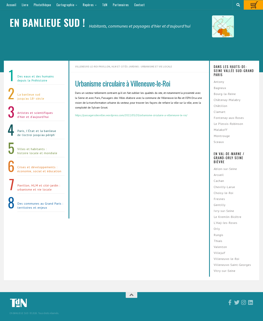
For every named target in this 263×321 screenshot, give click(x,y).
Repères (88, 5)
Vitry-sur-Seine (224, 271)
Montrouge (222, 136)
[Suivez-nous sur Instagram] (243, 302)
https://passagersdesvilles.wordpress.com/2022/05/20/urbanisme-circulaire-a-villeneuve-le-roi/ (131, 115)
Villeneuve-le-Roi (226, 259)
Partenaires (121, 5)
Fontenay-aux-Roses (229, 118)
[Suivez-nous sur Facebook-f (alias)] (230, 302)
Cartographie (65, 5)
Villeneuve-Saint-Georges (232, 265)
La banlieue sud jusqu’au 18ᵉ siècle (30, 96)
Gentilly (219, 205)
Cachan (219, 181)
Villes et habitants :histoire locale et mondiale (37, 151)
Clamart (220, 112)
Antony (219, 82)
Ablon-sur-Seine (225, 169)
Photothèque (42, 5)
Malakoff (221, 130)
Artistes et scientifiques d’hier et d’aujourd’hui (35, 115)
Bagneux (220, 88)
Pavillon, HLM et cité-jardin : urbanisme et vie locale (38, 187)
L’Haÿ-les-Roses (225, 223)
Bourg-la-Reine (225, 94)
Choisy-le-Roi (223, 193)
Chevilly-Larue (224, 187)
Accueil (11, 5)
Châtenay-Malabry (227, 100)
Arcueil (219, 175)
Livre (25, 5)
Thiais (218, 241)
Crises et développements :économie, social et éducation (39, 169)
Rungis (218, 235)
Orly (217, 229)
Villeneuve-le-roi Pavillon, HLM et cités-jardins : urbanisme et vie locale (123, 66)
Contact (139, 5)
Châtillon (220, 106)
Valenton (220, 247)
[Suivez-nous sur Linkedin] (250, 302)
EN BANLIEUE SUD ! (47, 22)
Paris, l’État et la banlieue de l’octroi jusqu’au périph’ (36, 133)
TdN (104, 5)
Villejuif (219, 253)
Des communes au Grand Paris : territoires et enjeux (40, 205)
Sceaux (219, 142)
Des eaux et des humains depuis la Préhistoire (35, 78)
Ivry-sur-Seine (224, 211)
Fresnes (219, 199)
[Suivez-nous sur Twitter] (237, 302)
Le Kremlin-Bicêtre (227, 217)
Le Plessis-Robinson (228, 124)
